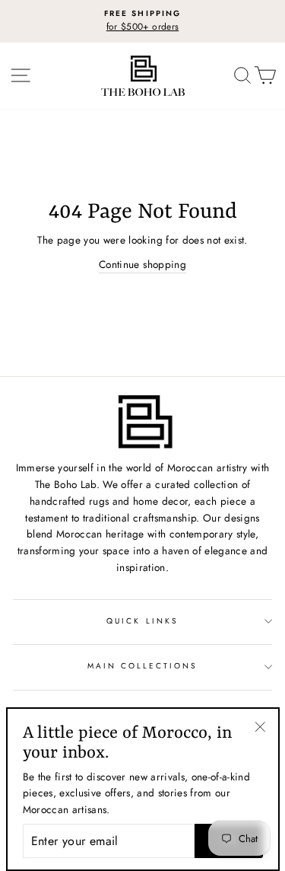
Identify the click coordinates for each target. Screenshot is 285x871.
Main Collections (142, 666)
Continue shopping (142, 264)
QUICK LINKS (142, 621)
